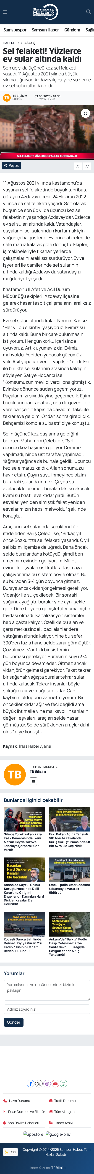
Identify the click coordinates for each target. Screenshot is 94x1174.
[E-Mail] (33, 781)
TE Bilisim (38, 771)
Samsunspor (14, 30)
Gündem (72, 30)
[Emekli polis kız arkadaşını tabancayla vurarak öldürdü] (69, 869)
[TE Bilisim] (15, 774)
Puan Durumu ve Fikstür (26, 1111)
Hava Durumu (19, 1100)
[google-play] (58, 1135)
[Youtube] (55, 1083)
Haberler (11, 43)
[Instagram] (47, 1083)
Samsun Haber (45, 30)
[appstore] (34, 1135)
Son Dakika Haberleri (23, 1122)
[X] (39, 1083)
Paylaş (14, 165)
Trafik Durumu (65, 1100)
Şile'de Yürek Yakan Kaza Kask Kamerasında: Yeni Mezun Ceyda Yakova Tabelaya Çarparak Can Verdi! (23, 842)
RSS (12, 1152)
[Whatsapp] (63, 1083)
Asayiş (29, 43)
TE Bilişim (58, 1167)
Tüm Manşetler (66, 1111)
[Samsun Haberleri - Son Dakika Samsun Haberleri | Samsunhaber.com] (46, 12)
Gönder (13, 1022)
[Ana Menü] (5, 12)
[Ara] (88, 12)
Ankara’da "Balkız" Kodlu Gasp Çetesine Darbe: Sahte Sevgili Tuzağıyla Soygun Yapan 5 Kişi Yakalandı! (68, 947)
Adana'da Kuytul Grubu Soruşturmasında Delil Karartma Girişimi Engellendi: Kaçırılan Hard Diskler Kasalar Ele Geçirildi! (24, 894)
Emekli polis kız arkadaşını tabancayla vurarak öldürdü (69, 889)
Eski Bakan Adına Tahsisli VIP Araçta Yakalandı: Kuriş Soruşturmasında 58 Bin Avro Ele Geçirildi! (69, 840)
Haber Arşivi (64, 1122)
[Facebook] (30, 1083)
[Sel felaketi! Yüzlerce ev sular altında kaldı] (47, 132)
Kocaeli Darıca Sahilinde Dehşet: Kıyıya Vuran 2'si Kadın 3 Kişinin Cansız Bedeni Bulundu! (23, 945)
